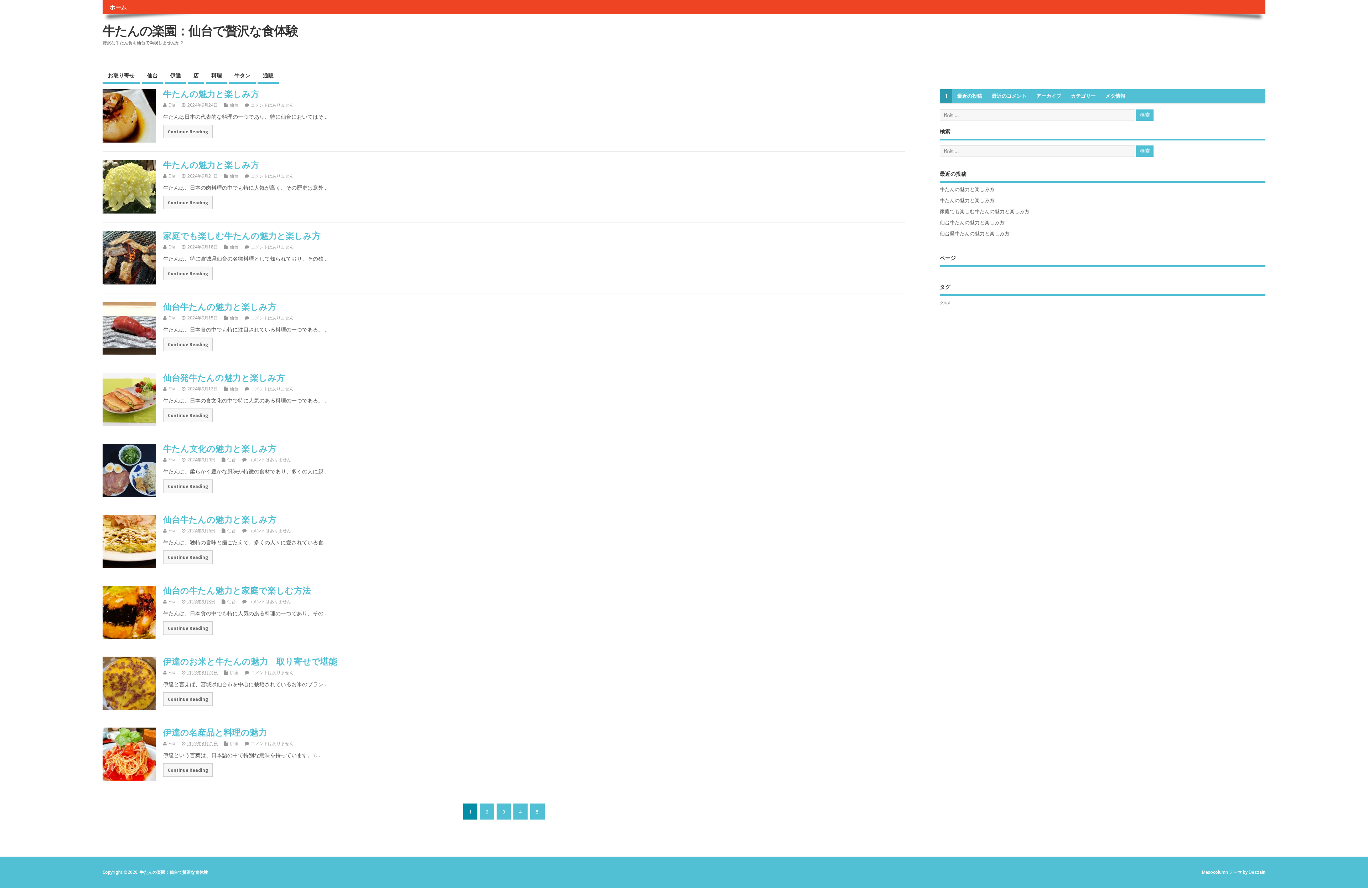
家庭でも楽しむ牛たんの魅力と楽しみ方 (242, 235)
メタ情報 (1115, 96)
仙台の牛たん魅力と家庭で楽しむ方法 (237, 590)
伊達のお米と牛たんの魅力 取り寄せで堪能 (250, 661)
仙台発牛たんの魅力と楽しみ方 (224, 377)
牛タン (242, 75)
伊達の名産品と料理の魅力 (215, 732)
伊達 (175, 75)
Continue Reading (188, 131)
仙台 (152, 75)
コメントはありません (272, 105)
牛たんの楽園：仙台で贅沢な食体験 (200, 30)
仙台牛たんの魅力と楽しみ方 (219, 306)
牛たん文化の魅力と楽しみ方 (219, 448)
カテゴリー (1083, 96)
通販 (268, 75)
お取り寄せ (121, 75)
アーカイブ (1048, 96)
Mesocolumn (1215, 872)
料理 (216, 75)
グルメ (945, 302)
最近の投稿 (969, 96)
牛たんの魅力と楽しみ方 (211, 93)
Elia (172, 105)
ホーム (118, 7)
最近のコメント (1009, 96)
